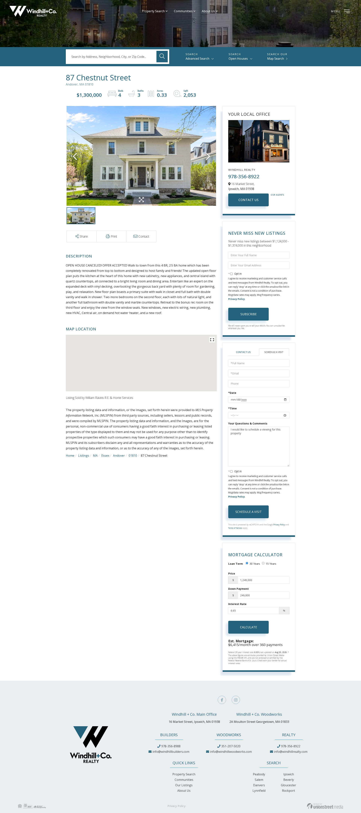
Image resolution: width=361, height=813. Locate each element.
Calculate (248, 627)
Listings (83, 455)
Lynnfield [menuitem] (259, 791)
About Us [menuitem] (208, 11)
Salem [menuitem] (259, 780)
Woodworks (229, 734)
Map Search (275, 58)
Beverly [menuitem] (288, 780)
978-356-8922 (243, 176)
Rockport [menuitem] (288, 791)
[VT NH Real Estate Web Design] (325, 806)
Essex (105, 455)
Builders (169, 734)
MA (95, 455)
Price (231, 573)
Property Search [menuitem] (153, 11)
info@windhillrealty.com (290, 752)
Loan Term (235, 563)
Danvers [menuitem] (259, 785)
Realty (288, 734)
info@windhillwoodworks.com (231, 752)
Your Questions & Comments (247, 423)
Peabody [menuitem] (259, 774)
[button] (162, 56)
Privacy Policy (236, 299)
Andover (119, 455)
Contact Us (248, 200)
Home (70, 455)
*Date (232, 393)
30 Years (255, 563)
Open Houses (238, 58)
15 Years (271, 563)
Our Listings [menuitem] (184, 785)
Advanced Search (197, 58)
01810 (133, 455)
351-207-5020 (230, 746)
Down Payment (238, 589)
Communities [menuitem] (183, 11)
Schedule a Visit (273, 352)
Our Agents (277, 195)
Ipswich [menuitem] (288, 774)
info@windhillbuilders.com (170, 752)
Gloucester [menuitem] (288, 785)
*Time (232, 408)
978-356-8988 (170, 746)
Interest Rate (237, 604)
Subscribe (248, 314)
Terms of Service (235, 528)
